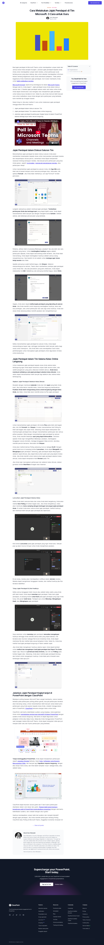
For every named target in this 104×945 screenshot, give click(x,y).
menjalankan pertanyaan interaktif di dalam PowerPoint (39, 714)
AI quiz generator (42, 917)
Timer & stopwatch (42, 925)
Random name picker (43, 928)
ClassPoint (29, 708)
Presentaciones (69, 2)
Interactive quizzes (42, 908)
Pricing (84, 911)
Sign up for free (46, 884)
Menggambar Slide (19, 763)
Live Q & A (41, 919)
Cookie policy (86, 922)
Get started (55, 911)
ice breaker (31, 163)
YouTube (55, 919)
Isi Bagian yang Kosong (51, 761)
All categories (23, 2)
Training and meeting (58, 925)
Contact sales (59, 884)
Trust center (85, 928)
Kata (41, 761)
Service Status (86, 925)
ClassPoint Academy (72, 923)
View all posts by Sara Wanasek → (32, 851)
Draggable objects (42, 931)
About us (85, 908)
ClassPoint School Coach (74, 915)
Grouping (41, 922)
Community (70, 908)
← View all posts (38, 825)
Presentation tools (42, 914)
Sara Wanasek (31, 833)
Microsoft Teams (53, 85)
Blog (54, 913)
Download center (57, 908)
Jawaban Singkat (23, 761)
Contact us (85, 914)
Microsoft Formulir (19, 85)
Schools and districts (58, 922)
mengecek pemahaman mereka (46, 163)
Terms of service (86, 919)
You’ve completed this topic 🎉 (75, 71)
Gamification (41, 911)
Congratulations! (73, 69)
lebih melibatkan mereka (25, 81)
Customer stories (57, 916)
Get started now (94, 3)
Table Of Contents (73, 66)
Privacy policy (86, 917)
